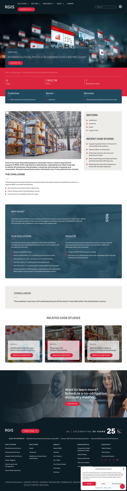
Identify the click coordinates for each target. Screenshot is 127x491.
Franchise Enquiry (108, 456)
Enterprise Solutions (12, 452)
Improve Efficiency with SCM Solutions (104, 439)
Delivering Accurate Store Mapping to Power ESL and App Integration (102, 165)
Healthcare (93, 120)
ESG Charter (35, 482)
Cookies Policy (99, 487)
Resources (47, 4)
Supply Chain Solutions (13, 456)
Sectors (34, 4)
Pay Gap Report (44, 482)
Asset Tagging (10, 460)
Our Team (56, 460)
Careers (70, 4)
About (59, 4)
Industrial (92, 124)
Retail (91, 127)
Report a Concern (44, 484)
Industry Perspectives (85, 466)
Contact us (15, 63)
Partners (56, 472)
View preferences (117, 483)
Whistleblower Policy (66, 482)
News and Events (83, 458)
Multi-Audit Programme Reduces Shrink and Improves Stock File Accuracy (103, 160)
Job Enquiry (106, 452)
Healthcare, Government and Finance (38, 457)
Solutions (22, 4)
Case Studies (15, 72)
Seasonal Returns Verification (99, 149)
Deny (103, 483)
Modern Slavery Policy (54, 482)
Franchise (56, 468)
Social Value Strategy (78, 482)
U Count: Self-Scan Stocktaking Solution (74, 439)
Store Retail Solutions (13, 470)
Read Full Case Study (21, 355)
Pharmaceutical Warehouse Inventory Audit (101, 100)
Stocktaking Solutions (13, 448)
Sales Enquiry (106, 448)
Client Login (29, 431)
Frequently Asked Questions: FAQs (83, 449)
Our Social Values (59, 464)
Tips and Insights (83, 462)
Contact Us (72, 404)
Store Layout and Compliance (11, 465)
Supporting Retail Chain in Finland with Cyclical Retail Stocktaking (102, 145)
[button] (123, 469)
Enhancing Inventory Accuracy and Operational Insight (101, 154)
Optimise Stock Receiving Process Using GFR (42, 439)
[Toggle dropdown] (28, 3)
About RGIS (57, 448)
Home (7, 72)
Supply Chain (93, 130)
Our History (57, 456)
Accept (89, 483)
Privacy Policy (107, 487)
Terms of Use (27, 484)
